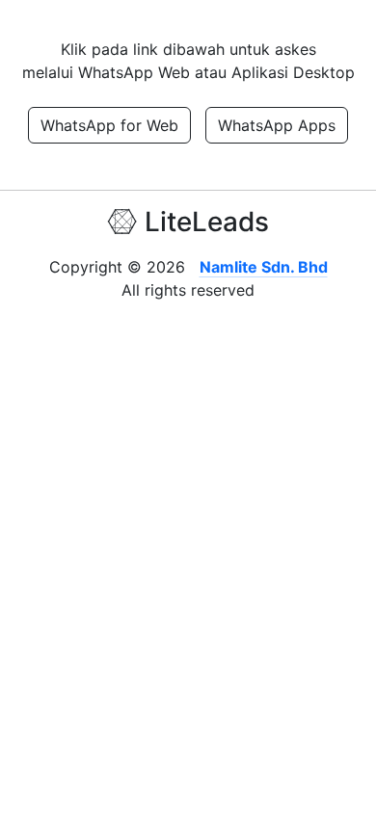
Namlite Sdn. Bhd (264, 266)
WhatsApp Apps (277, 125)
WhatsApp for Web (109, 125)
